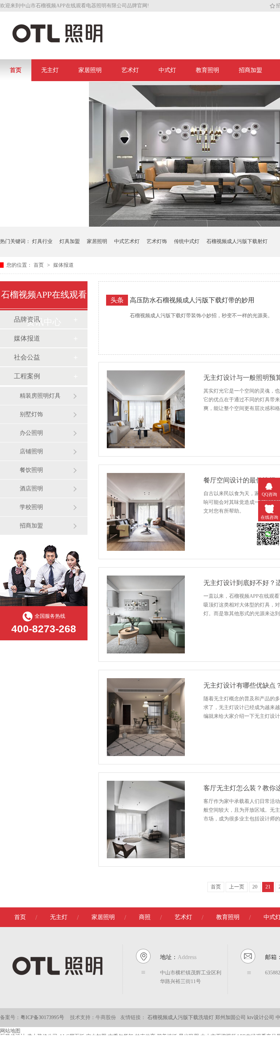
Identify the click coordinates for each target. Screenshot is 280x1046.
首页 (16, 70)
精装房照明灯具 (40, 396)
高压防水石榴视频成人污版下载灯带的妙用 (192, 300)
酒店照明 (31, 488)
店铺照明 (31, 451)
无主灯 (50, 70)
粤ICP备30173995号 (42, 1017)
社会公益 (27, 357)
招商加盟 (250, 70)
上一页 (236, 887)
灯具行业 (42, 241)
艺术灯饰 (157, 241)
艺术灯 (130, 70)
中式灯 (167, 70)
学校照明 (31, 507)
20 (254, 887)
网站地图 (10, 1031)
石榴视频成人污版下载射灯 (237, 241)
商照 (145, 917)
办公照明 (31, 433)
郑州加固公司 (231, 1017)
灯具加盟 (69, 241)
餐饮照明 (31, 470)
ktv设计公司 (261, 1017)
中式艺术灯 (127, 241)
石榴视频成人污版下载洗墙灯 (181, 1017)
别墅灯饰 (31, 414)
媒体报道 (63, 265)
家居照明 (90, 70)
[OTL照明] (57, 42)
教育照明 (207, 70)
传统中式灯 (186, 241)
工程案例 (27, 376)
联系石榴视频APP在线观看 (44, 92)
